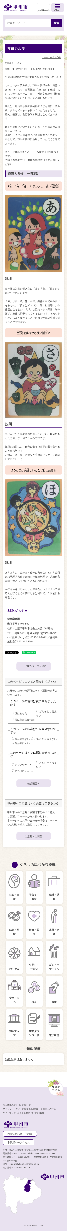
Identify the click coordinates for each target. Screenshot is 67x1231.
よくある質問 (23, 1112)
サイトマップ (9, 1112)
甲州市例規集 (37, 1112)
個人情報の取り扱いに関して (17, 1104)
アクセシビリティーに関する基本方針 (21, 1108)
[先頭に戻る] (55, 1086)
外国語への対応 (48, 1108)
